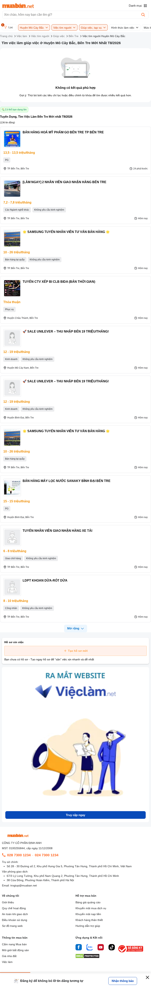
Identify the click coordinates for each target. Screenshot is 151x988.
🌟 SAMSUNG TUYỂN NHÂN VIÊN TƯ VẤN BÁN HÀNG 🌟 (66, 232)
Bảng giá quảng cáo (88, 902)
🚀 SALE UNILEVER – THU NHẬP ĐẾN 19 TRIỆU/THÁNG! (66, 331)
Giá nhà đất (9, 956)
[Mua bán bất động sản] (18, 5)
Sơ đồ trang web (12, 925)
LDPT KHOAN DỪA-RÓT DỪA (45, 580)
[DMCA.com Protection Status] (87, 957)
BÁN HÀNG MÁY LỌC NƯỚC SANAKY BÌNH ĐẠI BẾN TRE (66, 481)
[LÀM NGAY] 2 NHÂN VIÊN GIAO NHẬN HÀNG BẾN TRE (64, 182)
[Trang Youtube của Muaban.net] (101, 948)
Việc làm (7, 961)
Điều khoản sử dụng (14, 920)
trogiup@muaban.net (23, 885)
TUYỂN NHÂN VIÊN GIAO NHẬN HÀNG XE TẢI (57, 530)
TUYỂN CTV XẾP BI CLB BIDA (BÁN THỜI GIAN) (59, 281)
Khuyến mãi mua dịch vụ (91, 908)
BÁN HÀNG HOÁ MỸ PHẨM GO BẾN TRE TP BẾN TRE (63, 132)
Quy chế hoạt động (14, 908)
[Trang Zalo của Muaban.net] (90, 948)
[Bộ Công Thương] (131, 952)
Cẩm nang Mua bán (14, 944)
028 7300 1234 (19, 855)
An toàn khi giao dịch (15, 914)
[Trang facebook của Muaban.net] (79, 948)
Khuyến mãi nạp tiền (88, 914)
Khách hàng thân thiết (89, 920)
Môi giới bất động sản (15, 950)
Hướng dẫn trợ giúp (88, 925)
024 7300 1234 (46, 855)
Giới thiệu (8, 902)
